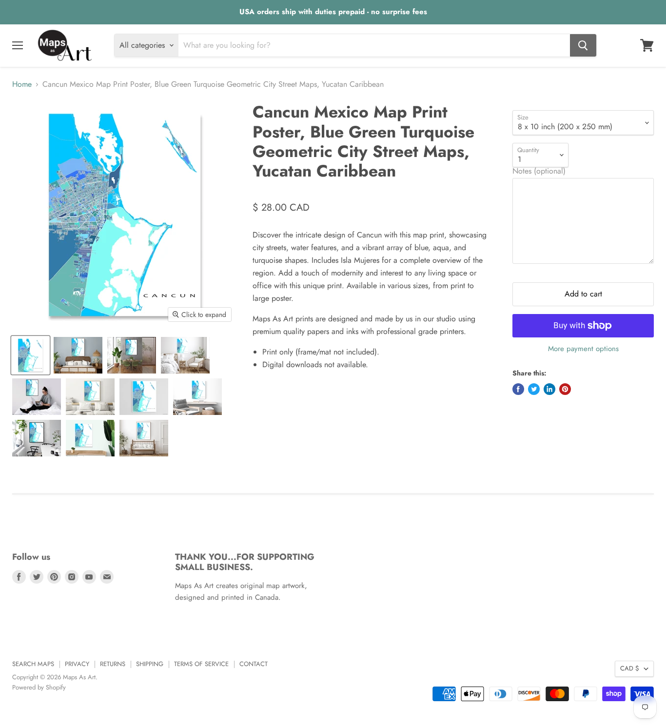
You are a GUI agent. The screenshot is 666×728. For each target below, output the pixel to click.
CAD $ (629, 668)
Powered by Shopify (39, 687)
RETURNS (112, 664)
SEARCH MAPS (33, 664)
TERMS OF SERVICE (201, 664)
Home (22, 84)
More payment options (583, 349)
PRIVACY (77, 664)
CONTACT (253, 664)
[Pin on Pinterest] (565, 389)
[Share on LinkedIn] (549, 389)
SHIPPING (149, 664)
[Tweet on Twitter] (534, 389)
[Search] (583, 45)
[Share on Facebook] (518, 389)
